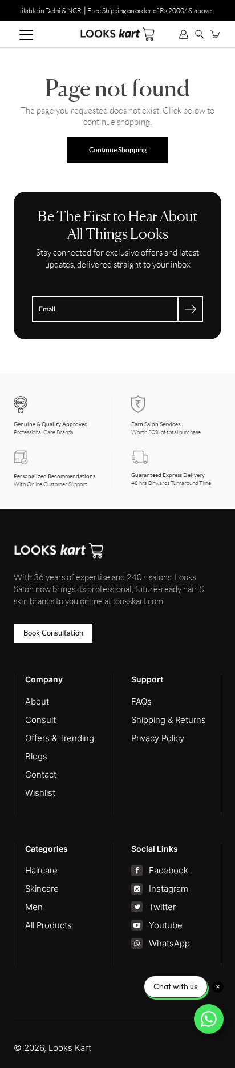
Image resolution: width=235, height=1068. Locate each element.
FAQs (141, 701)
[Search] (199, 34)
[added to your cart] (215, 34)
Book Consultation (53, 633)
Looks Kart (69, 1047)
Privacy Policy (157, 738)
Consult (40, 719)
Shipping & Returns (168, 719)
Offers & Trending (59, 738)
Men (34, 906)
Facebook (168, 870)
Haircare (41, 870)
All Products (48, 925)
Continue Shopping (118, 149)
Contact (40, 774)
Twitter (162, 906)
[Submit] (190, 309)
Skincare (42, 888)
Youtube (165, 925)
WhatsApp (169, 943)
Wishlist (40, 792)
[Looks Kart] (117, 33)
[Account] (183, 34)
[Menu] (26, 35)
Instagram (168, 888)
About (37, 701)
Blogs (36, 756)
